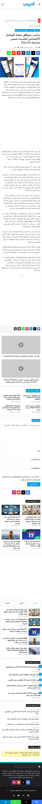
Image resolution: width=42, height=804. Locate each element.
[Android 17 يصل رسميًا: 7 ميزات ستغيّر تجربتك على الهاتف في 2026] (31, 534)
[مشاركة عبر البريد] (19, 328)
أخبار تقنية (30, 30)
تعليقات (7, 603)
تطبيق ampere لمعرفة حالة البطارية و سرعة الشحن (24, 680)
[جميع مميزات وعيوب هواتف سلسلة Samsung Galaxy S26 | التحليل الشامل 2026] (34, 651)
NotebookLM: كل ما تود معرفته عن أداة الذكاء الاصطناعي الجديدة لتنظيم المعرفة (15, 621)
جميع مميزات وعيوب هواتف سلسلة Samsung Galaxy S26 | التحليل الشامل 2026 (16, 650)
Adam (36, 47)
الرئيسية (36, 26)
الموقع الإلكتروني (35, 468)
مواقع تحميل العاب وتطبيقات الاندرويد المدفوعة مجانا (24, 674)
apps (30, 26)
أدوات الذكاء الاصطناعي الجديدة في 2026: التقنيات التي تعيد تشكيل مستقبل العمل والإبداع (15, 612)
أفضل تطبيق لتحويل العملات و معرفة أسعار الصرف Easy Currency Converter (11, 397)
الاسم (38, 451)
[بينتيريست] (27, 328)
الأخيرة (35, 603)
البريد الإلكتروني (35, 459)
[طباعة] (15, 328)
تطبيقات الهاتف (20, 30)
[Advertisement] (20, 13)
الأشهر (21, 603)
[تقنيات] (29, 4)
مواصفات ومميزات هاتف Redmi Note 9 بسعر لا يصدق (32, 408)
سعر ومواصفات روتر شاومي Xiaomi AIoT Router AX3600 (31, 397)
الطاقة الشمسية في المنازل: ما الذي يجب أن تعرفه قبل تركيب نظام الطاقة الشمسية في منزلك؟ (14, 640)
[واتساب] (23, 328)
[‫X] (34, 328)
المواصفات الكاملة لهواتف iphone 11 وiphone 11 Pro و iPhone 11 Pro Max (11, 408)
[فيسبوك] (38, 328)
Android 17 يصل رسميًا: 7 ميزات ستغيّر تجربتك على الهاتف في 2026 (32, 544)
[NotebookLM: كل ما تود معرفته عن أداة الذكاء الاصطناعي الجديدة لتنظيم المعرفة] (11, 510)
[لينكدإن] (30, 328)
